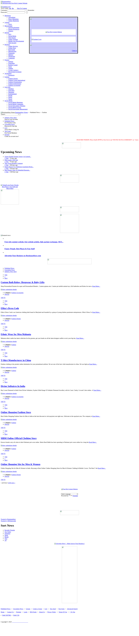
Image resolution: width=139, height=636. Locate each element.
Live (6, 128)
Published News (9, 121)
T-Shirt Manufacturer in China (16, 360)
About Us (42, 612)
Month (7, 537)
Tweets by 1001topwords (8, 521)
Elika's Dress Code (10, 308)
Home (2, 612)
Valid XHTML (6, 615)
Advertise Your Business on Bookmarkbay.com (23, 256)
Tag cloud (53, 609)
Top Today (8, 532)
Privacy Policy (51, 612)
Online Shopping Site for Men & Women (20, 464)
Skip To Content (22, 8)
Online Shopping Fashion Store (16, 412)
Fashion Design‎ (16, 319)
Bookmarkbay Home (21, 112)
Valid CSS (16, 615)
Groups (28, 609)
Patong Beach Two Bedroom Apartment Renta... (19, 167)
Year (6, 538)
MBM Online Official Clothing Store (19, 438)
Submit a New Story (11, 117)
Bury (6, 278)
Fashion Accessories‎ (17, 293)
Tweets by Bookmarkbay (8, 519)
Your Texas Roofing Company (14, 163)
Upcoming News (10, 124)
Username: (4, 10)
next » (13, 483)
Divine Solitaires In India (13, 386)
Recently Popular (10, 530)
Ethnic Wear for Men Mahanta (16, 334)
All (5, 540)
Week (6, 535)
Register (7, 134)
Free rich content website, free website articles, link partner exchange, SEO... (34, 242)
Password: (4, 12)
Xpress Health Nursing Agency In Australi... (18, 156)
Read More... (96, 286)
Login (25, 612)
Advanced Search (72, 609)
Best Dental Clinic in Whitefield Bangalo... (17, 170)
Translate (75, 496)
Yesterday (7, 533)
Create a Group (37, 609)
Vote (6, 275)
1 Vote (6, 158)
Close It (74, 50)
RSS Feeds (33, 612)
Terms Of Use (63, 612)
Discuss (7, 294)
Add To (3, 297)
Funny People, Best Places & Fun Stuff (20, 249)
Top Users (8, 131)
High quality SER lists (11, 160)
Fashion (13, 345)
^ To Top (72, 612)
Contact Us (10, 612)
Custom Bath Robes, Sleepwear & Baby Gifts (22, 282)
